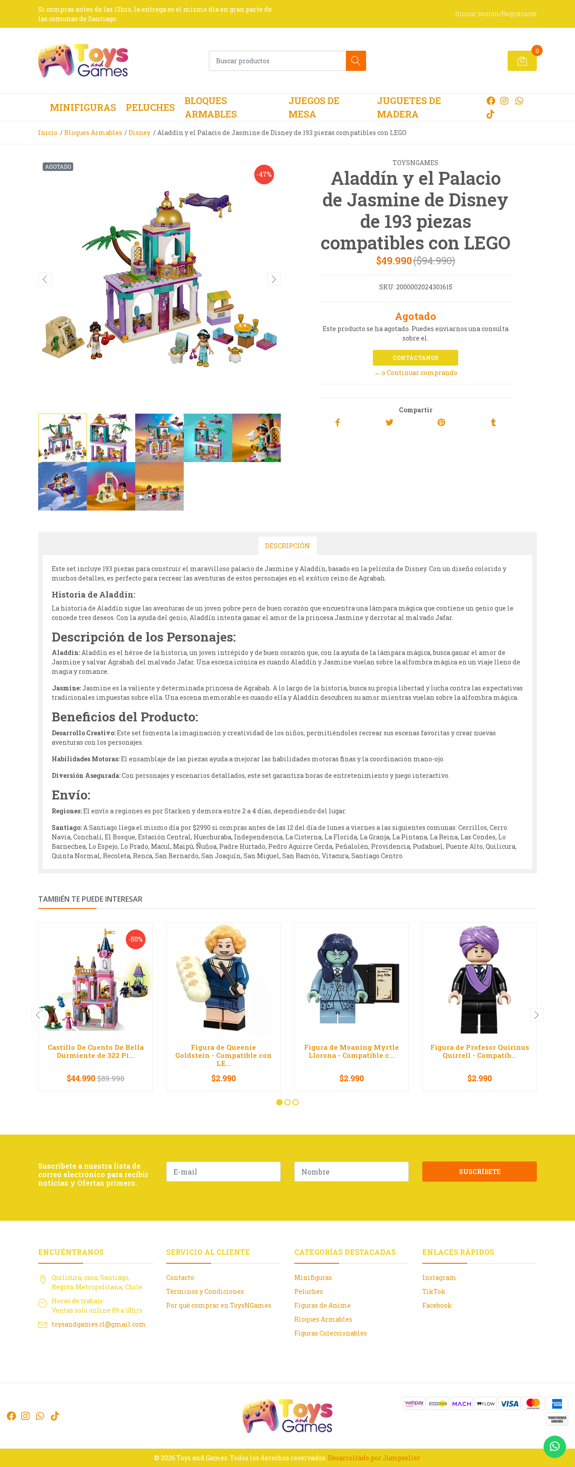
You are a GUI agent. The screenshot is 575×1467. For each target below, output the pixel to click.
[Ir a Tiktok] (491, 114)
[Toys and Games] (83, 60)
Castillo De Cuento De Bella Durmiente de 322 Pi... (96, 1051)
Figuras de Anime (322, 1305)
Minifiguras (83, 107)
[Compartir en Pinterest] (441, 423)
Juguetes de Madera (409, 107)
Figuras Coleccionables (330, 1333)
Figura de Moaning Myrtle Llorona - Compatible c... (351, 1051)
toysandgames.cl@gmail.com (99, 1324)
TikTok (434, 1291)
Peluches (150, 107)
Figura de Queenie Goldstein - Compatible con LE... (223, 1055)
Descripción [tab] (287, 545)
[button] (279, 1102)
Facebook (437, 1305)
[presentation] (45, 279)
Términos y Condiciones (205, 1291)
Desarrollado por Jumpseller (374, 1458)
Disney (139, 132)
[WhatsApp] (519, 100)
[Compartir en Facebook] (337, 423)
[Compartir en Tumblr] (493, 423)
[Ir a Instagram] (504, 100)
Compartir (416, 410)
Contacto (180, 1277)
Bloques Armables (211, 107)
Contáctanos (415, 357)
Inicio (48, 132)
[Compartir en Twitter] (389, 423)
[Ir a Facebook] (491, 100)
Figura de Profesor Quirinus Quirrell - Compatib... (479, 1051)
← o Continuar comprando (415, 372)
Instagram (439, 1277)
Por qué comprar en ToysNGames (218, 1305)
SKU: (387, 287)
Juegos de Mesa (314, 107)
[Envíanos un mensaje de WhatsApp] (555, 1447)
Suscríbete (479, 1171)
